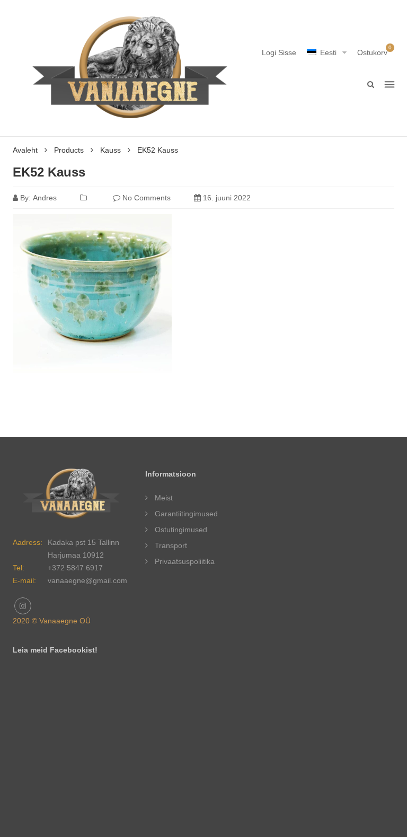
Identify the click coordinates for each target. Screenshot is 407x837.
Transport (171, 545)
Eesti (328, 52)
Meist (164, 498)
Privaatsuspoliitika (185, 561)
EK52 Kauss (49, 172)
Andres (45, 197)
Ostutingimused (181, 529)
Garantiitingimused (186, 513)
